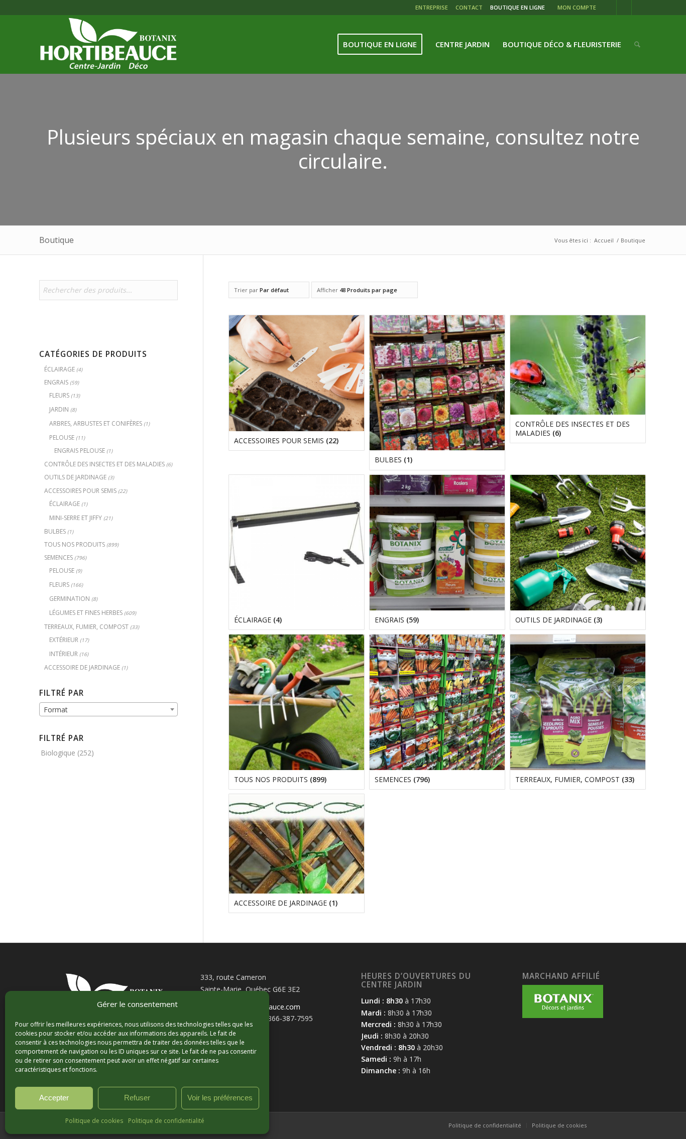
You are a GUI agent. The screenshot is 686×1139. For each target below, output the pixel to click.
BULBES (55, 531)
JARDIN (59, 409)
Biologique (58, 752)
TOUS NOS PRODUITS (74, 544)
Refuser (137, 1097)
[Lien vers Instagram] (624, 7)
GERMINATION (69, 598)
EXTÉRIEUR (63, 640)
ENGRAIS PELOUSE (79, 450)
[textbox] (108, 710)
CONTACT (469, 7)
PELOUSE (61, 437)
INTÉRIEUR (63, 654)
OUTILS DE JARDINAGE (75, 477)
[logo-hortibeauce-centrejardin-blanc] (108, 44)
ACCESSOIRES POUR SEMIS (80, 490)
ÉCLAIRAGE (59, 369)
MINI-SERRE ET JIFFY (75, 518)
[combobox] (108, 709)
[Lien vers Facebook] (609, 7)
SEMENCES (58, 557)
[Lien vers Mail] (639, 7)
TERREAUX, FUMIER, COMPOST (86, 626)
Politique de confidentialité (166, 1120)
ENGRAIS (56, 382)
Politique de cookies (94, 1120)
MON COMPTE (576, 7)
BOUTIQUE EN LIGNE (517, 7)
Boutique (56, 239)
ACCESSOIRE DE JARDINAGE (82, 667)
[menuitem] (432, 9)
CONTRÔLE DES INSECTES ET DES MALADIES (104, 464)
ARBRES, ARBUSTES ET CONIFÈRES (95, 423)
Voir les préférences (220, 1097)
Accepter (54, 1097)
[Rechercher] (637, 44)
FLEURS (59, 395)
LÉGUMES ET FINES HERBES (86, 612)
